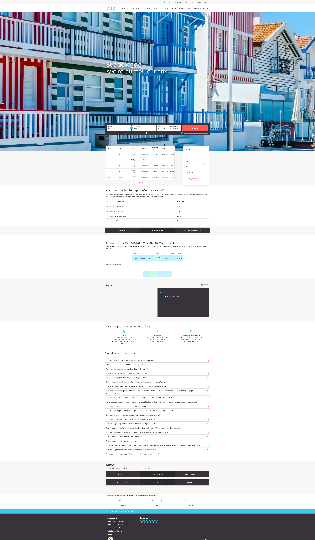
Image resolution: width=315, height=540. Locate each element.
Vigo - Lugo (191, 482)
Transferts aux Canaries (115, 521)
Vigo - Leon (157, 482)
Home (108, 511)
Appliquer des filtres (193, 179)
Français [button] (168, 2)
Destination (137, 126)
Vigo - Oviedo (157, 474)
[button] (117, 133)
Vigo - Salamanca (123, 482)
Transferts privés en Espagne (117, 525)
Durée (187, 166)
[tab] (157, 360)
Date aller (160, 126)
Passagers (110, 133)
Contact (110, 534)
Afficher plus (140, 183)
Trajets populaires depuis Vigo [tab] (116, 468)
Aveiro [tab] (206, 284)
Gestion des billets (114, 528)
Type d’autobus (189, 172)
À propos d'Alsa (112, 518)
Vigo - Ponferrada (191, 474)
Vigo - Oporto (123, 474)
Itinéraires (115, 511)
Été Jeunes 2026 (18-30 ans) (155, 133)
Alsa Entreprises (190, 2)
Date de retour (174, 126)
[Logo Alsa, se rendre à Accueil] (111, 8)
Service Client (178, 2)
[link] (131, 127)
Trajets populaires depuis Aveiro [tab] (140, 468)
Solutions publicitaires (115, 531)
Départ (110, 126)
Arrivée (187, 161)
